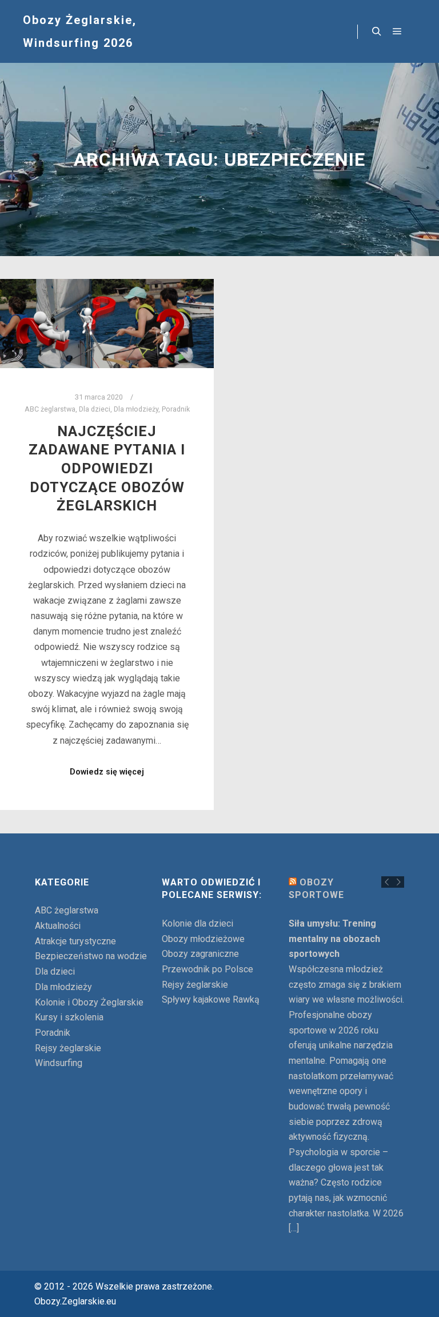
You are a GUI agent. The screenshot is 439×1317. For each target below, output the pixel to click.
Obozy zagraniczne (200, 953)
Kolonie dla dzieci (197, 923)
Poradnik (176, 409)
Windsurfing (58, 1062)
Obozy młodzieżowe (203, 938)
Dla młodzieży (136, 409)
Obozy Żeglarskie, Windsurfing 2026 (80, 31)
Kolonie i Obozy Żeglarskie (89, 1002)
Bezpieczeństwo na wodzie (91, 956)
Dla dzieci (94, 409)
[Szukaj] (376, 31)
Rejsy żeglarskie (68, 1048)
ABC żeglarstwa (50, 409)
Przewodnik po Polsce (207, 969)
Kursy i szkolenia (69, 1017)
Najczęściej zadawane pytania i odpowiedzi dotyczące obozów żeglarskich (107, 468)
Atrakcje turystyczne (75, 941)
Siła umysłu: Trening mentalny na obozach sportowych (334, 938)
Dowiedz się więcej (107, 771)
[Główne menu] (397, 31)
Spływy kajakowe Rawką (211, 999)
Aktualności (58, 925)
